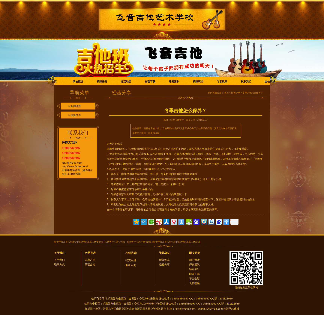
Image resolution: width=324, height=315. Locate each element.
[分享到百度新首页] (218, 221)
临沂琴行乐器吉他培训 (188, 242)
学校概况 (78, 81)
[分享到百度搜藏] (196, 221)
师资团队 (174, 81)
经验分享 (235, 93)
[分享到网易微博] (173, 221)
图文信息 (194, 252)
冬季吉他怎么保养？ (253, 93)
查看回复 (130, 265)
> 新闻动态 (74, 106)
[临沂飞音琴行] (162, 17)
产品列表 (90, 252)
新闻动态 (164, 259)
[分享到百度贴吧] (211, 221)
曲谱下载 (150, 81)
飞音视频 (222, 81)
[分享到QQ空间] (136, 221)
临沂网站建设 (231, 308)
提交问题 (130, 260)
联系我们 (246, 81)
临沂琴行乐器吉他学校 (164, 242)
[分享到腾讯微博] (143, 221)
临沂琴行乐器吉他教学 (65, 242)
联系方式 (59, 264)
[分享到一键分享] (181, 221)
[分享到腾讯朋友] (151, 221)
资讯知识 (164, 252)
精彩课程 (102, 81)
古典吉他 (90, 259)
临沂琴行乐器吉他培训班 (139, 242)
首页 (54, 81)
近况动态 (126, 81)
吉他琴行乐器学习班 (115, 242)
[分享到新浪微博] (158, 221)
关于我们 (59, 252)
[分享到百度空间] (188, 221)
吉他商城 (270, 81)
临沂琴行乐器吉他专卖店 (90, 242)
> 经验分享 (74, 115)
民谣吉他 (90, 264)
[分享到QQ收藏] (203, 221)
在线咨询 (131, 252)
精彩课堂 (194, 259)
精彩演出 (198, 81)
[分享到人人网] (166, 221)
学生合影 (194, 278)
